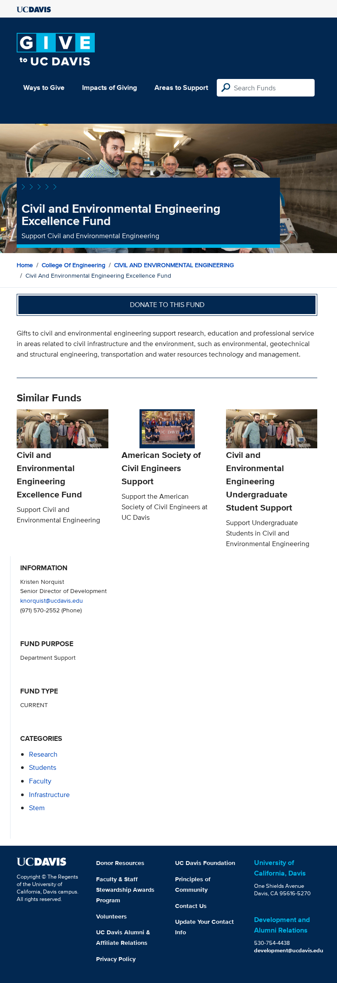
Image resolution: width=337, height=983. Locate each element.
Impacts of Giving (109, 87)
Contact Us (191, 905)
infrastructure (49, 795)
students (42, 767)
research (43, 754)
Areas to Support (181, 87)
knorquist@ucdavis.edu (51, 600)
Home (25, 265)
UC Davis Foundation (205, 862)
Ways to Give (44, 87)
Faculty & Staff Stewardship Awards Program (125, 889)
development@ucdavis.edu (288, 950)
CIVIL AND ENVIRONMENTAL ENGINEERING (174, 265)
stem (37, 808)
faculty (40, 781)
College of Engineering (73, 265)
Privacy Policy (116, 958)
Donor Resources (120, 862)
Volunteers (111, 916)
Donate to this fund (167, 305)
